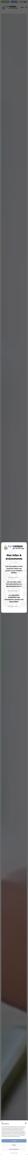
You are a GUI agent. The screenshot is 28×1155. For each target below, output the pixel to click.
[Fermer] (25, 544)
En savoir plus (13, 577)
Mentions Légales (14, 1153)
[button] (25, 1123)
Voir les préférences (14, 1149)
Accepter (14, 1140)
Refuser (14, 1145)
